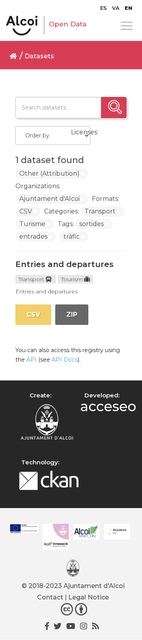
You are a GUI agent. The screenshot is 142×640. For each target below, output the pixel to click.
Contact (50, 597)
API (31, 359)
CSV (33, 314)
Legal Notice (88, 597)
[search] (114, 107)
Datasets (39, 56)
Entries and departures (64, 264)
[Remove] (82, 174)
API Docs (65, 359)
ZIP (71, 314)
